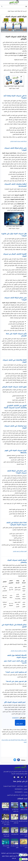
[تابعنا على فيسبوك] (26, 778)
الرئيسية (25, 11)
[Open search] (2, 6)
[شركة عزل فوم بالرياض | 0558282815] (14, 2)
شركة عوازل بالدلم (14, 834)
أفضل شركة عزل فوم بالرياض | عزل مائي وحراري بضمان (5, 822)
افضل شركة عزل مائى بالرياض (15, 810)
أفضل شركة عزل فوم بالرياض (20, 551)
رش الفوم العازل (6, 809)
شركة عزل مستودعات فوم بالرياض (14, 822)
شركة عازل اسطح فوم (23, 821)
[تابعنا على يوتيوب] (18, 778)
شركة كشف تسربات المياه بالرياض (18, 141)
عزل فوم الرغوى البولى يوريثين (6, 835)
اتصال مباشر (19, 724)
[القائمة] (26, 6)
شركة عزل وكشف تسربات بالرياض (19, 651)
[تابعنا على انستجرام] (14, 778)
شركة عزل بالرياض (23, 809)
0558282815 (15, 718)
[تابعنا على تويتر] (22, 778)
